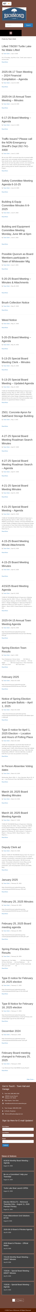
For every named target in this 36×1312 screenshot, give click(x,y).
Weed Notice (9, 320)
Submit (5, 1145)
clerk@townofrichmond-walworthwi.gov (15, 1103)
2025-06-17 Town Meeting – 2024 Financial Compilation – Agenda (17, 75)
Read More (5, 62)
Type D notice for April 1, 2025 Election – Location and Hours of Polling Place (17, 733)
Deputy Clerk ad (11, 847)
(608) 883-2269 (15, 1093)
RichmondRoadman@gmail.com (14, 1114)
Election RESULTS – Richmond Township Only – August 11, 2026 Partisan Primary (16, 1204)
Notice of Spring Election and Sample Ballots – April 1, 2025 (17, 702)
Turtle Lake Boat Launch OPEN (16, 1188)
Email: (4, 1138)
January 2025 (10, 879)
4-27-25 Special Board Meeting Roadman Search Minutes (17, 440)
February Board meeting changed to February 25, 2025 (16, 1056)
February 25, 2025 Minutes (17, 901)
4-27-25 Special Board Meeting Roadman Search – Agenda (17, 464)
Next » (21, 1300)
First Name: (5, 1126)
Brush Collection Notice (15, 302)
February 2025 (10, 676)
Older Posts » (30, 1079)
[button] (28, 25)
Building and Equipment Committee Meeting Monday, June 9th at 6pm (16, 230)
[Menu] (10, 33)
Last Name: (5, 1132)
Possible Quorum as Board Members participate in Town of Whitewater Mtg (17, 258)
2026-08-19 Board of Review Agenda (18, 1229)
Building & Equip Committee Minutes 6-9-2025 (16, 205)
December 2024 (11, 1031)
